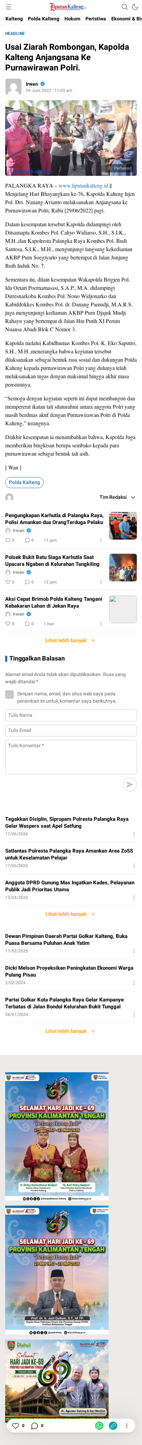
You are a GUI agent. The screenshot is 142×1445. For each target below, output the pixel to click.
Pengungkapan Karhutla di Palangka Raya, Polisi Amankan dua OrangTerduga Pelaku (54, 519)
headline (15, 33)
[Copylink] (113, 1426)
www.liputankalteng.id (83, 185)
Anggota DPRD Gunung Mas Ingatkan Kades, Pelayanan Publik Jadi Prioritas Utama (69, 886)
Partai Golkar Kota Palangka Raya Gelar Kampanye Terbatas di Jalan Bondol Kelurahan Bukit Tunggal (64, 1003)
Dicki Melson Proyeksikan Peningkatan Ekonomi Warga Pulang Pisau (69, 971)
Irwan (32, 84)
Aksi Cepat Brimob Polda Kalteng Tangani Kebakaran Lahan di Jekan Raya (53, 602)
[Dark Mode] (135, 7)
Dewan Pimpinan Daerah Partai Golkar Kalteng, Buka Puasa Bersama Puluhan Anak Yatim (66, 940)
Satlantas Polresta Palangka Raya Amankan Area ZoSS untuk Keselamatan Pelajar (69, 854)
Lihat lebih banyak (66, 640)
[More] (101, 540)
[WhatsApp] (99, 1426)
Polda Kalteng (24, 482)
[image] (123, 526)
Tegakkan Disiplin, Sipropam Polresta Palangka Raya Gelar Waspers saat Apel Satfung (67, 822)
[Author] (13, 87)
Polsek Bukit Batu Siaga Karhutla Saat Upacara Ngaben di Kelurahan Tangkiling (52, 561)
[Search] (125, 7)
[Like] (15, 1426)
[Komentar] (34, 1426)
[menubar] (9, 7)
